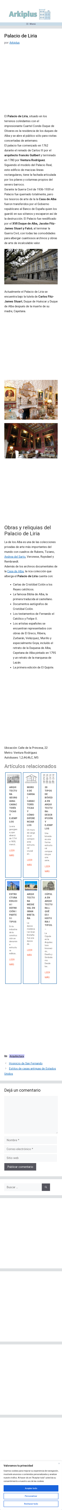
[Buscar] (46, 1187)
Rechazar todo (31, 1504)
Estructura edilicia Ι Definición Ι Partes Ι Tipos (13, 908)
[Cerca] (59, 1463)
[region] (31, 1485)
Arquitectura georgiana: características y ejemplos (13, 804)
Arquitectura (17, 1056)
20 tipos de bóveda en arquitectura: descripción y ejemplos (49, 808)
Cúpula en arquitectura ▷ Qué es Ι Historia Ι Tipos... (48, 911)
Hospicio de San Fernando (26, 1063)
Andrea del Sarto (15, 556)
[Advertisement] (31, 82)
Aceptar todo (31, 1488)
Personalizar (31, 1496)
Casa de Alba (15, 571)
